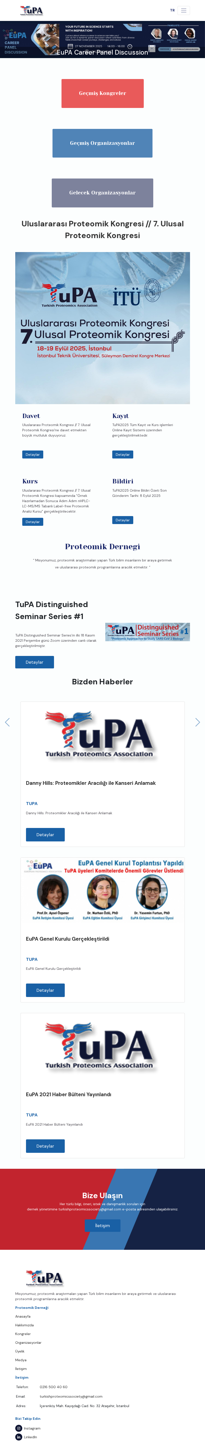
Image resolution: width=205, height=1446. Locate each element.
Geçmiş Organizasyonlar (102, 143)
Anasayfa (22, 1316)
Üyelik (19, 1351)
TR (172, 10)
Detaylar (33, 454)
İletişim (102, 1225)
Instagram (32, 1428)
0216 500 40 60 (54, 1387)
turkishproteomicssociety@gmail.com (71, 1396)
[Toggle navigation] (184, 10)
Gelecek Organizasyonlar (102, 193)
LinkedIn (30, 1437)
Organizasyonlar (28, 1342)
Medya (20, 1360)
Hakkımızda (24, 1325)
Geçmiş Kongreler (102, 93)
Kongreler (23, 1334)
